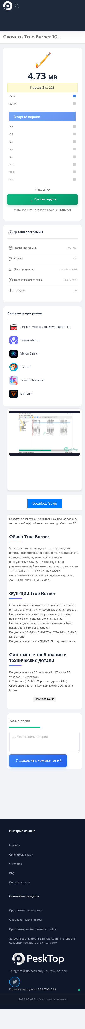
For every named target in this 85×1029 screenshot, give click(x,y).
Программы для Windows (25, 910)
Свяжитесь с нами (21, 855)
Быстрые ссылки (22, 831)
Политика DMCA (19, 883)
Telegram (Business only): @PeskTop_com (38, 971)
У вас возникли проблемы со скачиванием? (42, 210)
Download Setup (44, 503)
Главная (14, 845)
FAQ (11, 873)
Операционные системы (25, 920)
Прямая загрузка (45, 199)
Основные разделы (24, 896)
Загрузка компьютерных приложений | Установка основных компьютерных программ (42, 941)
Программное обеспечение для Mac (33, 929)
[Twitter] (14, 982)
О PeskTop (15, 864)
